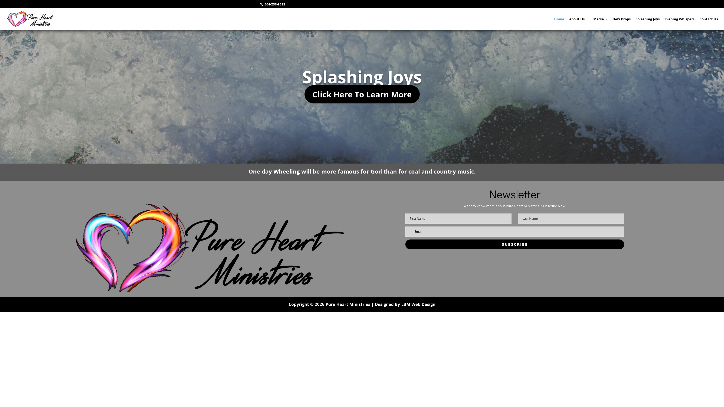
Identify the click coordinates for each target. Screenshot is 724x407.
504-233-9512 (274, 4)
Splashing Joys (648, 19)
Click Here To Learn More (362, 94)
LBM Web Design (418, 304)
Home (559, 19)
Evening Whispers (680, 19)
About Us (577, 19)
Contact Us (708, 19)
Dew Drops (622, 19)
